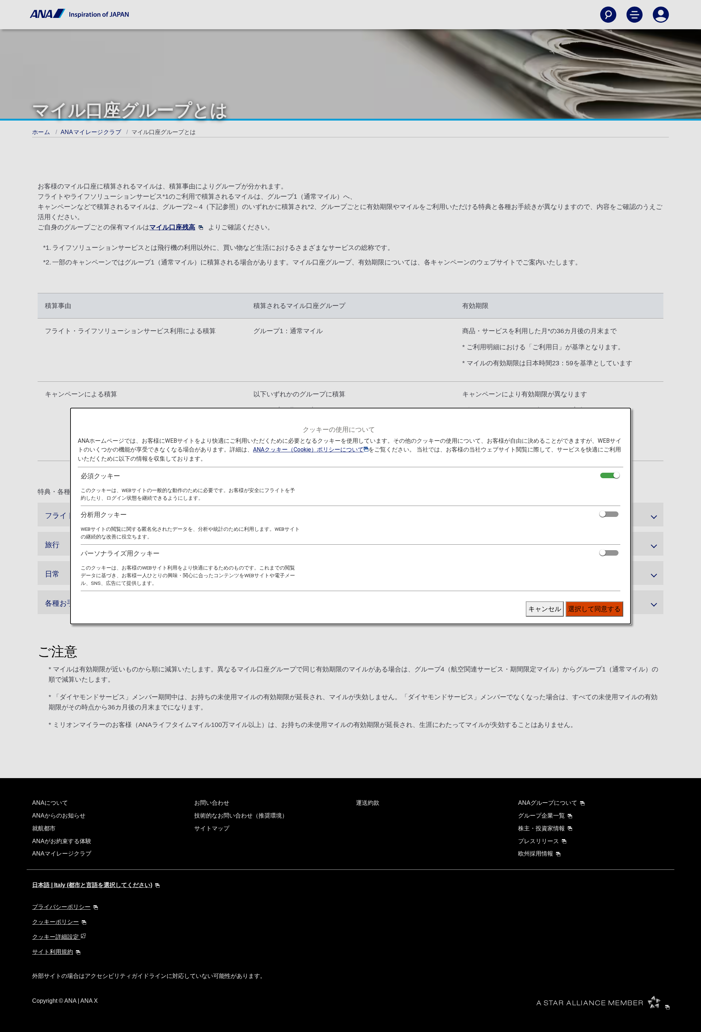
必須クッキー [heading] (100, 476)
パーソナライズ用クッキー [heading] (120, 553)
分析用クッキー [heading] (104, 514)
